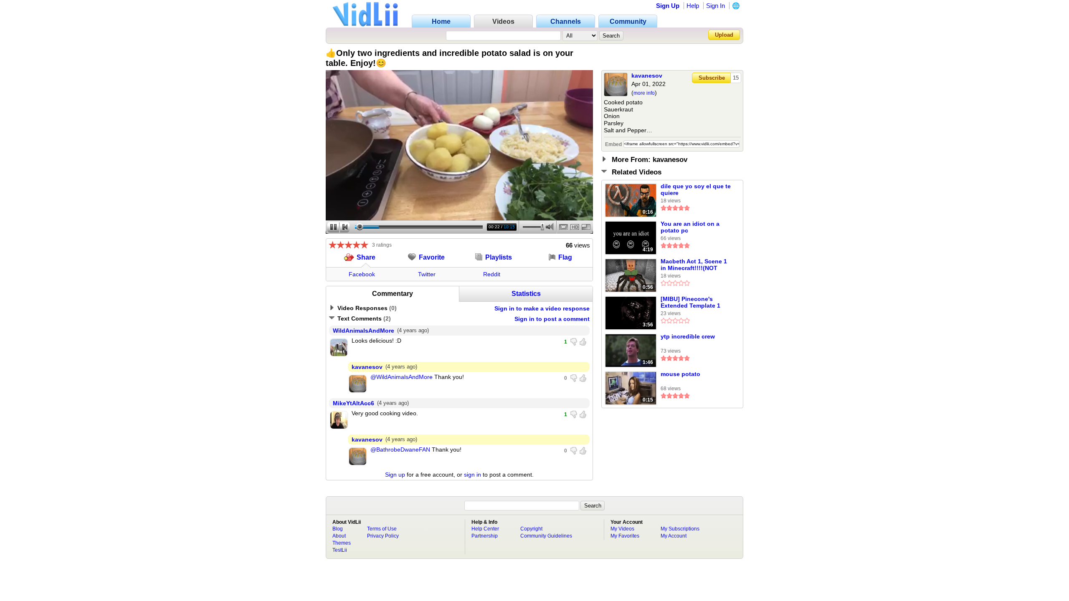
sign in (472, 474)
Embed (613, 144)
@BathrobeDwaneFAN (400, 449)
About (339, 536)
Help (692, 5)
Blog (337, 529)
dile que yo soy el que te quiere (696, 189)
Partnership (484, 536)
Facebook (362, 274)
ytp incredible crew (688, 336)
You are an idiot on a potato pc (690, 227)
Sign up (395, 474)
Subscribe (712, 78)
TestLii (339, 550)
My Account (673, 536)
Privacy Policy (383, 536)
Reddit (491, 274)
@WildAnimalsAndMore (401, 377)
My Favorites (624, 536)
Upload (724, 35)
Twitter (427, 274)
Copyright (531, 529)
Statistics (526, 293)
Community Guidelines (546, 536)
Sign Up (667, 5)
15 (736, 78)
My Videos (622, 529)
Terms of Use (382, 529)
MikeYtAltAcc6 (353, 403)
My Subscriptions (680, 529)
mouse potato (680, 374)
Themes (341, 543)
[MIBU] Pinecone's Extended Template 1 (690, 302)
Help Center (485, 529)
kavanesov (646, 75)
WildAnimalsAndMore (363, 330)
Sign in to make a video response (542, 308)
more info (644, 93)
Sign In (715, 5)
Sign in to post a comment (552, 319)
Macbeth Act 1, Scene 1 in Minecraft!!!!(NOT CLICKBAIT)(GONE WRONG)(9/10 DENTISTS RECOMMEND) (695, 265)
